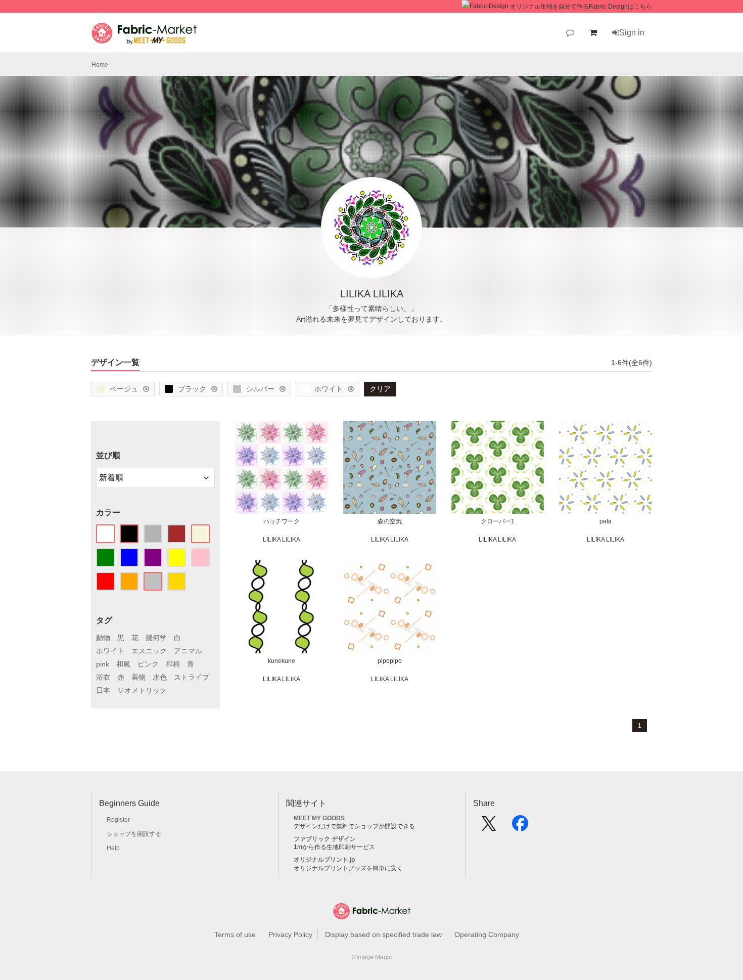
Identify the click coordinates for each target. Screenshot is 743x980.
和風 (123, 664)
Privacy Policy (290, 934)
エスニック (149, 651)
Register (118, 819)
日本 (103, 690)
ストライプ (191, 677)
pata (605, 521)
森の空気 (390, 521)
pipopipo (390, 660)
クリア (380, 389)
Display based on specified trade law (383, 934)
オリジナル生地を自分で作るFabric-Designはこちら (581, 6)
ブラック (192, 389)
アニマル (188, 651)
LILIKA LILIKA (281, 539)
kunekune (281, 660)
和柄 (173, 664)
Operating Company (486, 934)
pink (102, 664)
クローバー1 (498, 521)
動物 (103, 638)
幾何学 (156, 638)
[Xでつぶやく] (489, 826)
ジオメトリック (142, 690)
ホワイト (328, 389)
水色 (160, 677)
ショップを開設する (134, 833)
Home (99, 64)
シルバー (260, 389)
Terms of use (235, 934)
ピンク (148, 664)
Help (113, 848)
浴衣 (103, 677)
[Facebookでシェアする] (520, 826)
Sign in (631, 32)
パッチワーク (281, 521)
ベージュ (124, 389)
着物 (138, 677)
